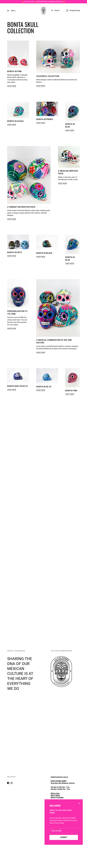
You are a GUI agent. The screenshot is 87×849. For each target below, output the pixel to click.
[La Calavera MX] (43, 10)
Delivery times (55, 793)
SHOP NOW (11, 86)
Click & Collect (55, 795)
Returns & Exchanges (57, 797)
